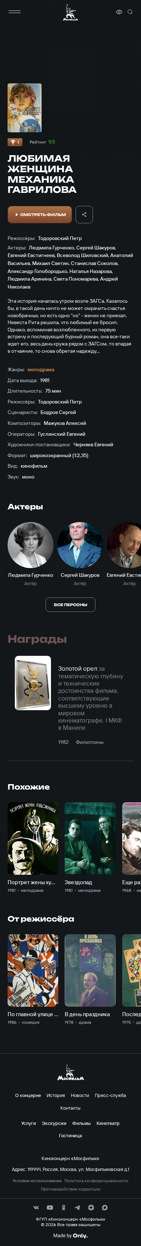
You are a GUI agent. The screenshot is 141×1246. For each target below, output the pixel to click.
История (56, 1095)
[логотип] (70, 12)
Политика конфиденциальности (96, 1180)
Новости (80, 1095)
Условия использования (37, 1180)
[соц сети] (36, 1207)
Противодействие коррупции (71, 1189)
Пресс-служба (110, 1095)
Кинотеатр (108, 1123)
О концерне (28, 1095)
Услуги (28, 1123)
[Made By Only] (70, 1236)
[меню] (15, 12)
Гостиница (70, 1135)
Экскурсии (54, 1123)
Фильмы (81, 1123)
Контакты (70, 1108)
